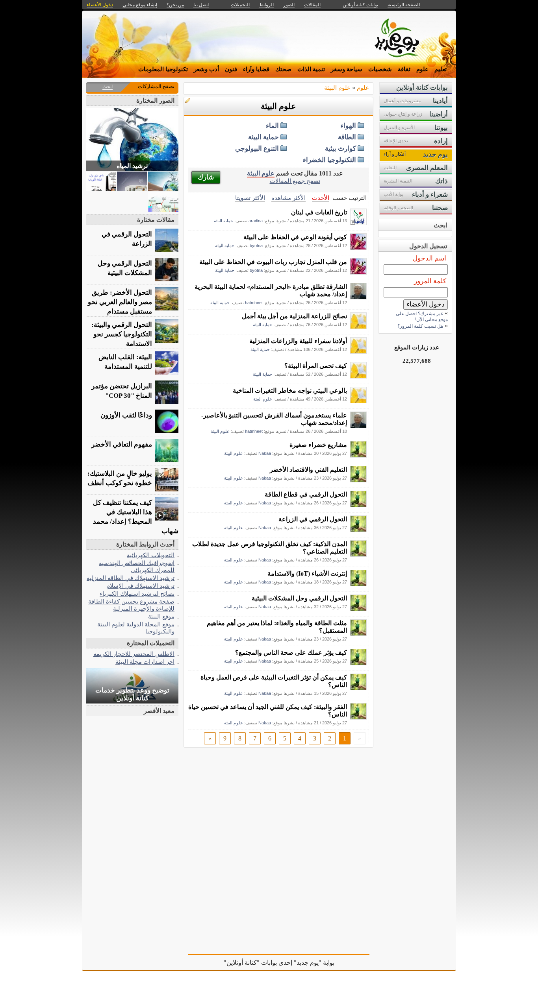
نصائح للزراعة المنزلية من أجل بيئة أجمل (294, 316)
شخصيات (380, 69)
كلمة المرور (430, 281)
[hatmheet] (358, 297)
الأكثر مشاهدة (288, 197)
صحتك (283, 69)
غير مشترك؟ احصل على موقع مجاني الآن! (422, 316)
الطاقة (347, 137)
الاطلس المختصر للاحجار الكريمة (133, 653)
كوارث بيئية (340, 148)
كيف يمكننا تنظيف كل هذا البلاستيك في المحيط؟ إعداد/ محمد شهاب (135, 517)
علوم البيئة (337, 87)
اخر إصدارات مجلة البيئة (144, 661)
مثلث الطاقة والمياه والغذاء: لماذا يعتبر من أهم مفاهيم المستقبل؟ (277, 627)
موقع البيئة (161, 616)
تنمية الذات (311, 69)
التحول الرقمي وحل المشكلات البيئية (299, 598)
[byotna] (358, 247)
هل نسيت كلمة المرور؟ (420, 326)
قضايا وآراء (256, 69)
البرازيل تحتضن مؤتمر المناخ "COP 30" (121, 390)
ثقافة (404, 69)
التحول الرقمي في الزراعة (312, 519)
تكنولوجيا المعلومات (163, 69)
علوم (422, 69)
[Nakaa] (358, 455)
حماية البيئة (263, 137)
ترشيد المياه (132, 165)
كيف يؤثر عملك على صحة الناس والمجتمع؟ (291, 652)
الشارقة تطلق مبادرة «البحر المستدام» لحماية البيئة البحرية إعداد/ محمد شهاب (271, 290)
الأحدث (320, 197)
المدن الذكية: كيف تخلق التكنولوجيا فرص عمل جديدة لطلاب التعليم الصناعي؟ (269, 548)
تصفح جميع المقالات (295, 180)
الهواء (348, 125)
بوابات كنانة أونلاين (360, 4)
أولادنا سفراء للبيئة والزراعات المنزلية (298, 341)
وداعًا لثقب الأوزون (126, 415)
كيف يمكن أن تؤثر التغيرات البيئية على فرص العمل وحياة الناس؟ (273, 681)
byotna (256, 245)
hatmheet (254, 302)
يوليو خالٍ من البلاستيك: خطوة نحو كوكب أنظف (119, 478)
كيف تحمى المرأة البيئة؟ (315, 365)
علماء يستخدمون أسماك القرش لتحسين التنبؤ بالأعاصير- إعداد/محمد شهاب (274, 419)
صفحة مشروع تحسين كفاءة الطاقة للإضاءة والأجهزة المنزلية (131, 605)
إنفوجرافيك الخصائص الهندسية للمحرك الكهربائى (136, 566)
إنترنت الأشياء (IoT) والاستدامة (307, 573)
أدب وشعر (206, 69)
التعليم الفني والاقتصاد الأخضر (308, 469)
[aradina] (358, 223)
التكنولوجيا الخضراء (329, 160)
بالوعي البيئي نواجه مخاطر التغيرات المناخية (290, 390)
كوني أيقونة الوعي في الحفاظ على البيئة (295, 237)
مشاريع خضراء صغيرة (318, 444)
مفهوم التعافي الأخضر (121, 444)
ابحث (107, 86)
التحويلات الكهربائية (150, 555)
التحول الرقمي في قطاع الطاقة (306, 494)
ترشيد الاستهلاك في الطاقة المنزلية (130, 577)
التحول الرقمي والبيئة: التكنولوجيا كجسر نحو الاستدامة (121, 334)
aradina (256, 220)
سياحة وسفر (346, 69)
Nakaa (264, 453)
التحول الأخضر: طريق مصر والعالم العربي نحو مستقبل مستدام (120, 302)
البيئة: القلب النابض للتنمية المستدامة (125, 361)
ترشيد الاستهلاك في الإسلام (140, 585)
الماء (272, 125)
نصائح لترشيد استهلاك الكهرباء (137, 593)
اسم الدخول (429, 258)
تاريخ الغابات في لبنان (319, 212)
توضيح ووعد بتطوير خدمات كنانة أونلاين (132, 694)
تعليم (440, 69)
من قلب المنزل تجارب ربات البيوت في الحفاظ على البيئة (273, 262)
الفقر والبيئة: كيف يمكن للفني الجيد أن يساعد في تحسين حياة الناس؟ (267, 710)
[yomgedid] (358, 326)
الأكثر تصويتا (250, 197)
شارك (206, 177)
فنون (231, 69)
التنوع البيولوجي (257, 148)
